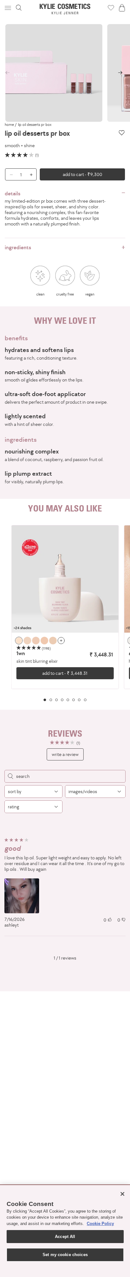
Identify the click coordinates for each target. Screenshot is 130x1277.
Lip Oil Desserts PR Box (34, 124)
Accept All (65, 1236)
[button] (8, 7)
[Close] (122, 1194)
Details (13, 193)
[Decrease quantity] (9, 174)
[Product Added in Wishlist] (110, 7)
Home (9, 124)
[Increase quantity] (33, 174)
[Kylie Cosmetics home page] (65, 9)
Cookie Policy (100, 1223)
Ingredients (18, 247)
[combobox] (33, 791)
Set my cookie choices (65, 1254)
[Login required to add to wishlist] (121, 132)
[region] (65, 613)
